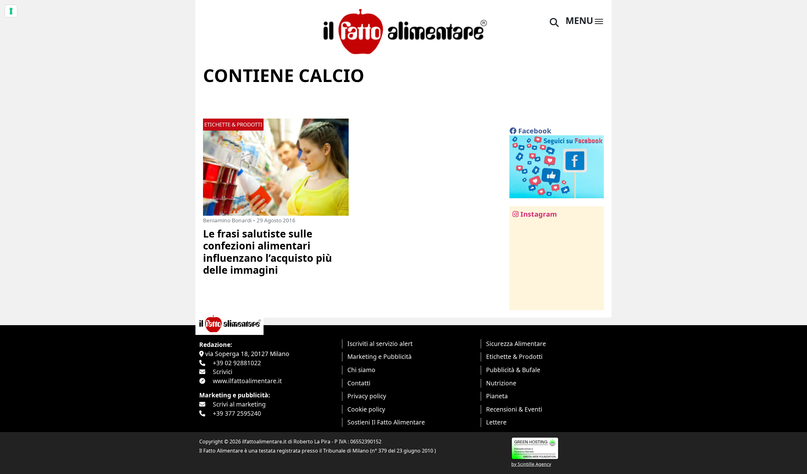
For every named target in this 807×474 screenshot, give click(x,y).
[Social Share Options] (518, 301)
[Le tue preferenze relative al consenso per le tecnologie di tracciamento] (11, 11)
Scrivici (222, 371)
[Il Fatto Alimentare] (403, 30)
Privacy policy (366, 396)
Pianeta (497, 396)
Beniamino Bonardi (227, 220)
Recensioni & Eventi (514, 409)
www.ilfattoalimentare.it (247, 381)
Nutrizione (501, 383)
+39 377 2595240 (237, 413)
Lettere (496, 422)
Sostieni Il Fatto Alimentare (386, 422)
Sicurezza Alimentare (516, 343)
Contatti (358, 383)
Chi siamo (361, 370)
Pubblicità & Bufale (513, 370)
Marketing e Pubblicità (379, 356)
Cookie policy (366, 409)
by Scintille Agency (531, 464)
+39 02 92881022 (237, 363)
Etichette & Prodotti (514, 356)
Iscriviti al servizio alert (380, 343)
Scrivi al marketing (239, 404)
